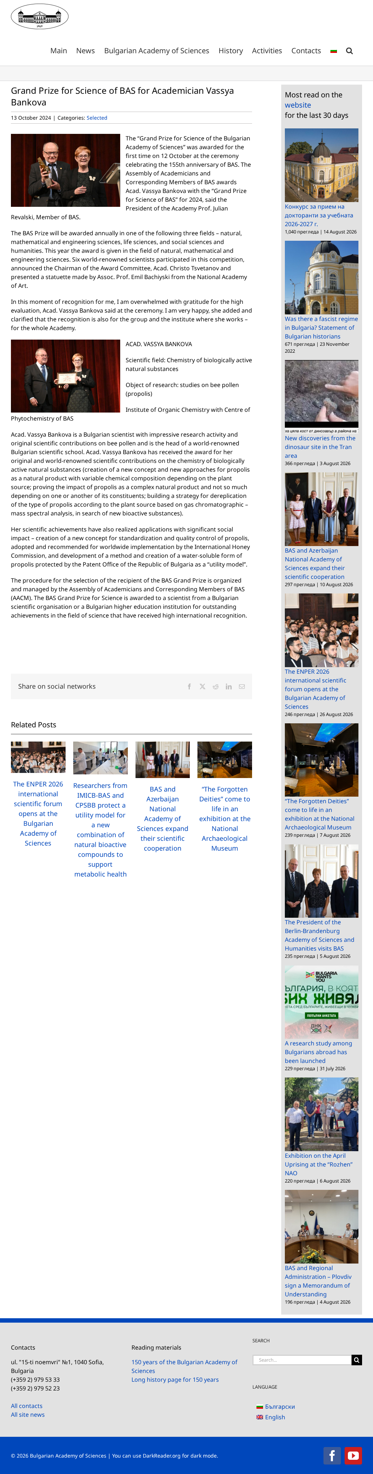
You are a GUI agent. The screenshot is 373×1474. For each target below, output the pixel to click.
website (298, 105)
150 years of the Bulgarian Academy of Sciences (184, 1366)
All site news (28, 1415)
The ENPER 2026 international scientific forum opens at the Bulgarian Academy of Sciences (38, 813)
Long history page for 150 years (175, 1380)
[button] (349, 49)
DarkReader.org (162, 1455)
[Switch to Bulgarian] (333, 49)
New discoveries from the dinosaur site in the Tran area (320, 447)
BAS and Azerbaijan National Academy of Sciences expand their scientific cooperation (162, 818)
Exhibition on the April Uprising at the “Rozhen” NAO (319, 1164)
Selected (97, 117)
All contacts (27, 1406)
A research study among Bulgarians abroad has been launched (318, 1052)
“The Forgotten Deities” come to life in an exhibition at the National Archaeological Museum (225, 818)
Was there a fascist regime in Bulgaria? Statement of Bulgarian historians (321, 327)
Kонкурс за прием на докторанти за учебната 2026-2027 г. (319, 215)
